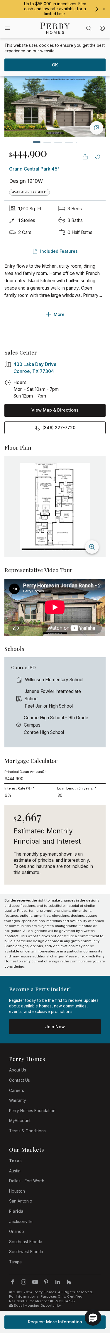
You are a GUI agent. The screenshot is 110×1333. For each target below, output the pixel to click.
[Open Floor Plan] (55, 506)
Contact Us (19, 1080)
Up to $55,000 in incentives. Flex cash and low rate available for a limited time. (55, 8)
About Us (17, 1070)
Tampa (15, 1262)
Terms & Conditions (27, 1131)
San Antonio (20, 1201)
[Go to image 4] (69, 142)
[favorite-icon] (97, 156)
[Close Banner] (104, 9)
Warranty (17, 1100)
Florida (16, 1211)
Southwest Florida (26, 1251)
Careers (16, 1090)
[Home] (55, 28)
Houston (17, 1191)
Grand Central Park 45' (34, 169)
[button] (93, 1317)
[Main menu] (7, 28)
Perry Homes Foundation (32, 1110)
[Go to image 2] (47, 142)
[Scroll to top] (92, 1296)
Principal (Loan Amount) (25, 772)
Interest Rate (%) (19, 788)
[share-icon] (85, 156)
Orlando (16, 1231)
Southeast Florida (25, 1241)
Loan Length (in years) (76, 788)
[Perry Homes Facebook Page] (12, 1282)
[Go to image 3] (58, 142)
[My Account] (102, 28)
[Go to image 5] (76, 142)
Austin (15, 1171)
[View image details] (96, 128)
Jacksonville (21, 1221)
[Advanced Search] (88, 28)
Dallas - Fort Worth (26, 1181)
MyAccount (20, 1120)
